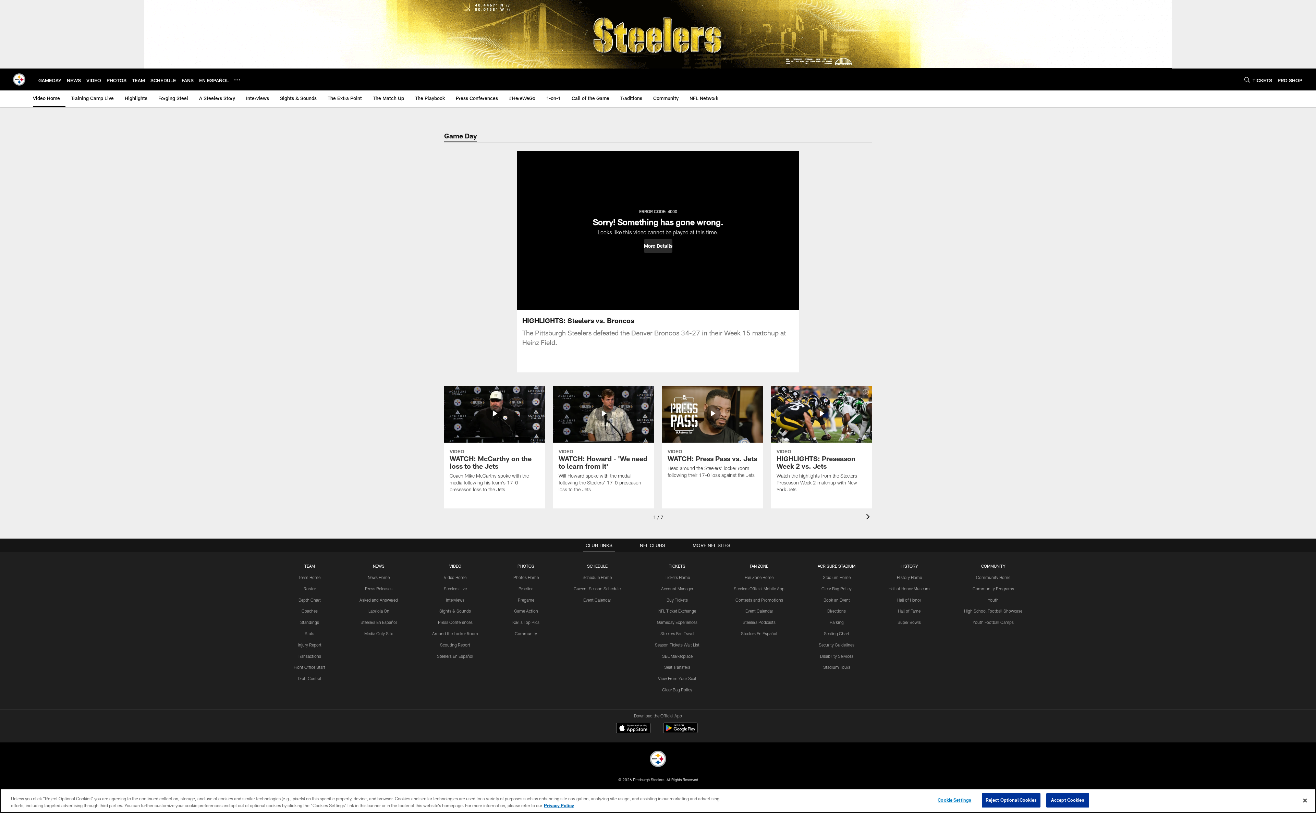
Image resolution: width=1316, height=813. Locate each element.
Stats (309, 633)
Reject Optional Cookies (1011, 800)
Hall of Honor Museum (909, 588)
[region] (658, 801)
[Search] (1247, 79)
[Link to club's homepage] (19, 79)
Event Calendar (597, 600)
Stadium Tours (836, 667)
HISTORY (909, 566)
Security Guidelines (836, 644)
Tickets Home (677, 577)
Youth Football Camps (993, 622)
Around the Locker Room (455, 633)
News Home (379, 577)
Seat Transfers (677, 667)
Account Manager (677, 588)
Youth (993, 600)
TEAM (309, 566)
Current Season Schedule (597, 588)
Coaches (310, 610)
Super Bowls (909, 622)
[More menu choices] (237, 80)
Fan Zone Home (759, 577)
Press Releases (378, 588)
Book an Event (837, 600)
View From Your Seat (677, 678)
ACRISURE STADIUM (836, 566)
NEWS (379, 566)
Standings (309, 622)
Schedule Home (597, 577)
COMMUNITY (993, 566)
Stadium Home (837, 577)
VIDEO (455, 566)
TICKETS (677, 566)
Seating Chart (836, 633)
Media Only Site (378, 633)
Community (526, 633)
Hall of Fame (909, 610)
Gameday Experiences (677, 622)
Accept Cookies (1067, 800)
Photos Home (526, 577)
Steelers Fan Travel (677, 633)
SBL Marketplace (677, 656)
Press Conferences (455, 622)
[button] (658, 246)
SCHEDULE (597, 566)
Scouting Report (455, 644)
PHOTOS (525, 566)
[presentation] (869, 517)
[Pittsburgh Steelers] (658, 760)
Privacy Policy (559, 805)
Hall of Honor (909, 600)
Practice (526, 588)
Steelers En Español (379, 622)
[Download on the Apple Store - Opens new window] (633, 729)
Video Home (455, 577)
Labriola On (378, 610)
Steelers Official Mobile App (759, 588)
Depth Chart (309, 600)
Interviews (455, 600)
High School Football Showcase (993, 610)
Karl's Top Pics (525, 622)
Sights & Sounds (455, 610)
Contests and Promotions (759, 600)
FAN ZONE (759, 566)
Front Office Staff (309, 667)
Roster (310, 588)
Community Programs (993, 588)
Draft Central (309, 678)
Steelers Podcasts (759, 622)
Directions (836, 610)
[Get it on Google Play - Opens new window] (680, 731)
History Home (909, 577)
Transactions (309, 656)
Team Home (309, 577)
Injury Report (309, 644)
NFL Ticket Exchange (677, 610)
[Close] (1305, 800)
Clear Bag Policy (677, 689)
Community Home (993, 577)
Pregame (526, 600)
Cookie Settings (954, 800)
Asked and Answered (379, 600)
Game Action (526, 610)
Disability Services (836, 656)
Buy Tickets (677, 600)
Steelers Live (455, 588)
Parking (837, 622)
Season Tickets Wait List (677, 644)
